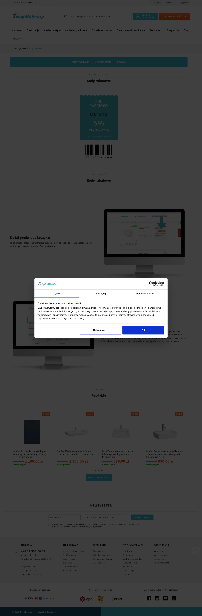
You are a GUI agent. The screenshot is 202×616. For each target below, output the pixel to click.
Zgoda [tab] (56, 293)
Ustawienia (99, 330)
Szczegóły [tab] (101, 293)
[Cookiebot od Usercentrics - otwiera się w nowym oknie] (151, 283)
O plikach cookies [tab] (145, 293)
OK (143, 330)
